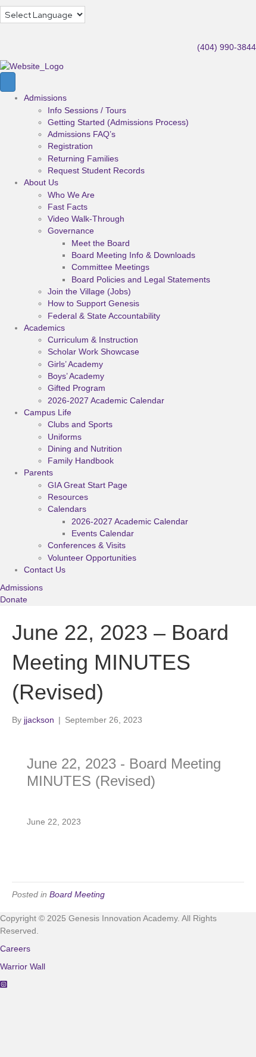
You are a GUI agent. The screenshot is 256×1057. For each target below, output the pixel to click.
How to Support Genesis (93, 303)
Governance (71, 230)
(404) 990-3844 (226, 47)
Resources (68, 497)
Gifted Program (76, 388)
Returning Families (83, 158)
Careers (15, 948)
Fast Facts (68, 207)
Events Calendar (102, 533)
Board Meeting (77, 894)
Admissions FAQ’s (81, 134)
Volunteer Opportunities (92, 557)
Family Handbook (81, 460)
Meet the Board (100, 243)
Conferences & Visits (87, 545)
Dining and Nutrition (85, 448)
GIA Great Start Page (87, 485)
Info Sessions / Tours (87, 110)
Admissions (45, 97)
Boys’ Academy (76, 376)
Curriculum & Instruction (93, 339)
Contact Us (44, 569)
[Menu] (7, 82)
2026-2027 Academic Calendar (106, 400)
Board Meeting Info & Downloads (133, 255)
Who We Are (71, 195)
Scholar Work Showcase (93, 351)
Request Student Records (96, 170)
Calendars (67, 509)
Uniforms (65, 437)
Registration (70, 146)
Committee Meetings (110, 267)
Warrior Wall (22, 966)
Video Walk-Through (86, 218)
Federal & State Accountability (104, 316)
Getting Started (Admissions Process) (118, 122)
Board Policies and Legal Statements (140, 279)
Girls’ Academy (75, 364)
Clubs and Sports (80, 424)
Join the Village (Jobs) (89, 291)
